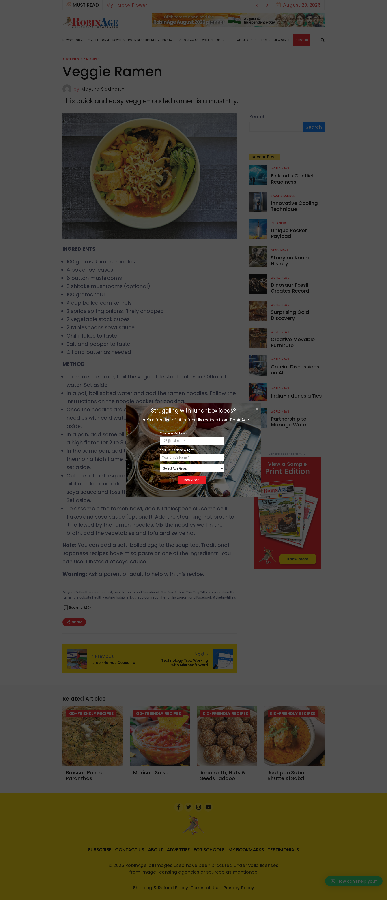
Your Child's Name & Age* (177, 450)
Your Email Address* (173, 433)
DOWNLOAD (191, 480)
